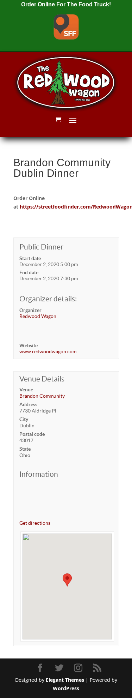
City (23, 419)
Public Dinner (41, 247)
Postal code (32, 434)
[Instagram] (79, 668)
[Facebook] (41, 668)
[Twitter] (60, 668)
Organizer (30, 310)
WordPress (66, 688)
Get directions (34, 523)
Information (38, 474)
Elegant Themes (65, 679)
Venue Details (41, 379)
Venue (26, 389)
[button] (67, 580)
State (25, 449)
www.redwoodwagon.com (47, 351)
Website (28, 345)
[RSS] (98, 668)
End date (28, 272)
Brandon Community (42, 396)
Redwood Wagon (37, 316)
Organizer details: (48, 299)
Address (28, 404)
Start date (30, 258)
